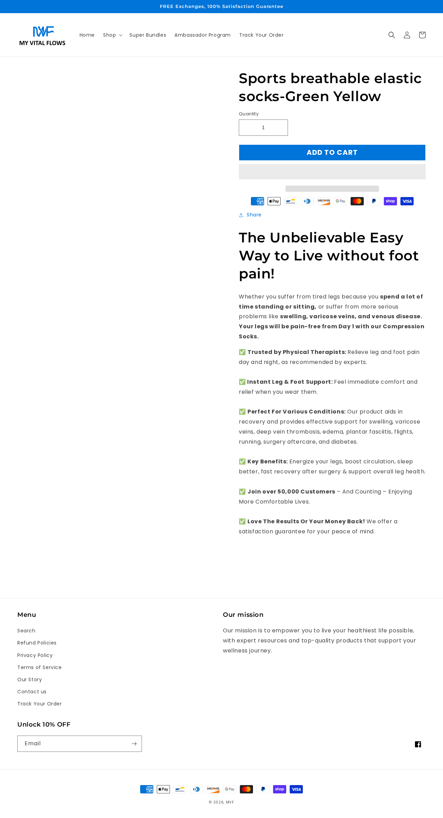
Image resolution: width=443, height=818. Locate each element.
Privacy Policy (35, 655)
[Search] (391, 35)
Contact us (32, 691)
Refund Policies (37, 642)
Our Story (29, 679)
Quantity (249, 113)
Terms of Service (39, 667)
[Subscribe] (134, 744)
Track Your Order (39, 703)
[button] (332, 172)
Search (26, 630)
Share (254, 214)
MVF (230, 802)
